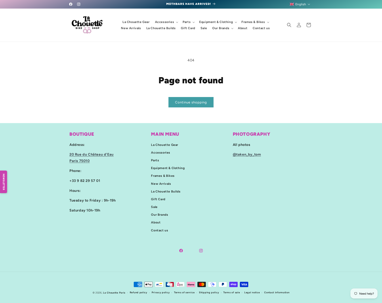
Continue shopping (191, 102)
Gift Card (158, 199)
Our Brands (159, 215)
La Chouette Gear (164, 145)
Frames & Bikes (162, 176)
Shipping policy (209, 292)
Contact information (276, 292)
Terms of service (184, 292)
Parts (155, 160)
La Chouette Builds (165, 191)
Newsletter (3, 181)
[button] (300, 4)
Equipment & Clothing (168, 168)
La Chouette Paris (114, 292)
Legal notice (252, 292)
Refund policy (138, 292)
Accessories (160, 152)
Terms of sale (231, 292)
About (155, 222)
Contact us (159, 230)
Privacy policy (161, 292)
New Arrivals (161, 183)
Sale (154, 207)
